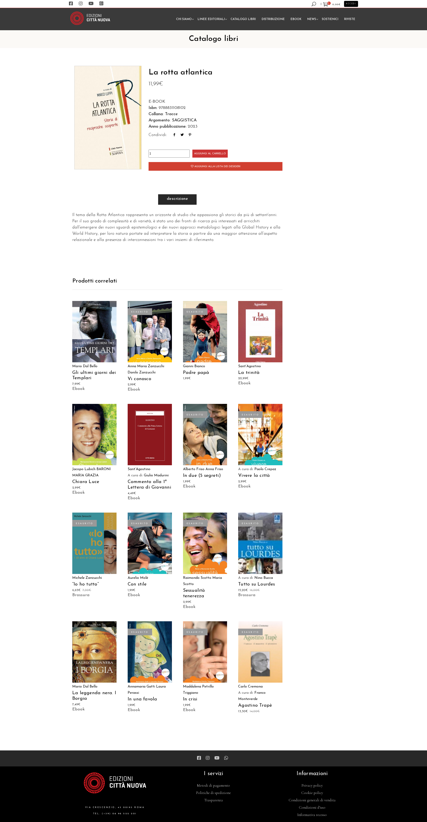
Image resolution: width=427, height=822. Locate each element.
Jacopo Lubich (83, 469)
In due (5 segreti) (202, 475)
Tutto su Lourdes (256, 584)
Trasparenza (213, 800)
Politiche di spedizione (213, 792)
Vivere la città (254, 475)
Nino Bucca (263, 578)
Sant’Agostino (249, 366)
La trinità (249, 372)
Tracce (171, 114)
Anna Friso (214, 469)
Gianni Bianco (194, 366)
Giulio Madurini (156, 475)
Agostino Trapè (255, 705)
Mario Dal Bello (84, 366)
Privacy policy (312, 785)
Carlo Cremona (250, 686)
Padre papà (196, 372)
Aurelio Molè (138, 578)
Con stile (137, 584)
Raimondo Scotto (197, 578)
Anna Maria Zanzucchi (146, 366)
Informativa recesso (312, 814)
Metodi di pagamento (213, 785)
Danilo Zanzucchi (141, 372)
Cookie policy (312, 792)
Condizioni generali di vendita (312, 800)
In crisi (190, 699)
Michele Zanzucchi (87, 578)
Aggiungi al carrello (210, 153)
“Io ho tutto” (85, 584)
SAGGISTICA (184, 120)
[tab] (177, 199)
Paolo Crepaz (265, 469)
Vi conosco (139, 379)
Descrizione (177, 199)
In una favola (142, 699)
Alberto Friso (193, 469)
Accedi (351, 4)
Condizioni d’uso (312, 807)
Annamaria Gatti (141, 686)
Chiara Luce (85, 481)
